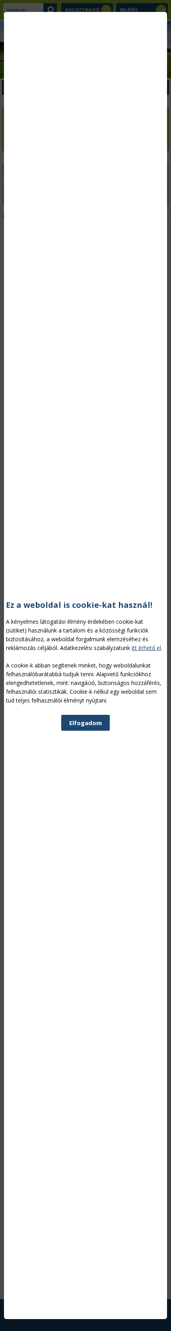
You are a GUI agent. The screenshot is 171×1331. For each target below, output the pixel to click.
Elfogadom (85, 723)
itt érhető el (146, 648)
